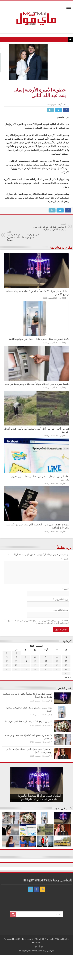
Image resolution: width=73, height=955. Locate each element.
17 (66, 665)
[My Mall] (36, 14)
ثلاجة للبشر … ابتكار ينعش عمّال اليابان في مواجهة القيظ (38, 339)
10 (66, 661)
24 (66, 669)
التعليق (65, 558)
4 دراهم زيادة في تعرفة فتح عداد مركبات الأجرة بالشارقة (49, 227)
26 (46, 669)
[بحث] (13, 914)
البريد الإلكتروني (61, 599)
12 (46, 661)
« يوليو (68, 677)
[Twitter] (30, 889)
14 (25, 661)
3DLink (38, 939)
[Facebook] (36, 889)
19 (46, 665)
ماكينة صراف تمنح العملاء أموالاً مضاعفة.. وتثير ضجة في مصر (36, 383)
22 (16, 665)
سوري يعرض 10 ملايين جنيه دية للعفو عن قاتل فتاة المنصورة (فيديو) (23, 236)
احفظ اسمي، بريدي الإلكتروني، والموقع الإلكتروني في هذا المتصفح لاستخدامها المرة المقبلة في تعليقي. (38, 621)
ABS (18, 939)
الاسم (65, 589)
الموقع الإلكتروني (61, 610)
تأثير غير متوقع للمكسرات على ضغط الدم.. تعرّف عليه (27, 721)
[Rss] (42, 889)
